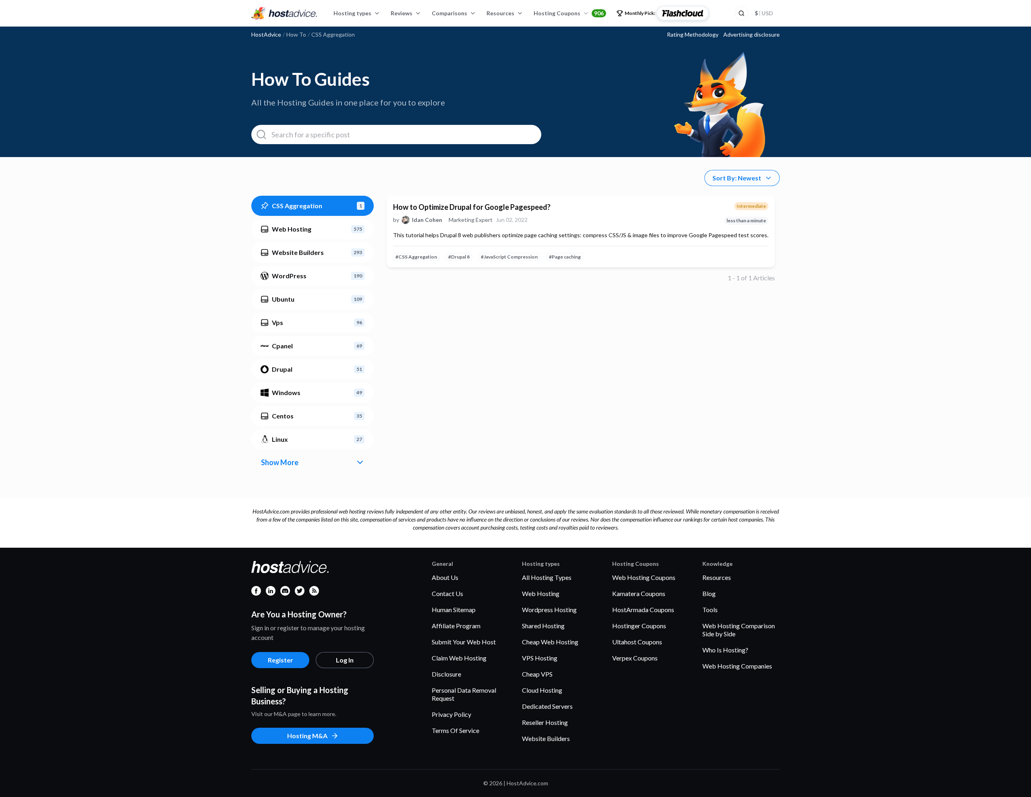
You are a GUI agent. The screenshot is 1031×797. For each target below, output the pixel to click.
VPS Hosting (539, 658)
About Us (445, 577)
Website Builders (546, 738)
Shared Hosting (543, 625)
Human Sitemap (454, 609)
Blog (709, 593)
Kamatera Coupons (638, 593)
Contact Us (447, 593)
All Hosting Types (546, 577)
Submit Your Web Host (464, 642)
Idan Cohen (427, 220)
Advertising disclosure (751, 34)
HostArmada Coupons (643, 609)
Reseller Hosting (545, 722)
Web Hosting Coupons (643, 577)
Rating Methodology (692, 34)
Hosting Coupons (569, 13)
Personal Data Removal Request (464, 694)
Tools (710, 609)
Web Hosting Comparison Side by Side (738, 630)
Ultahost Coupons (637, 642)
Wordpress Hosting (549, 609)
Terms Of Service (455, 730)
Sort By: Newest (736, 178)
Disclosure (446, 674)
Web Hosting (540, 593)
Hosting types (352, 13)
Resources (500, 13)
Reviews (401, 13)
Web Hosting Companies (737, 666)
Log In (345, 660)
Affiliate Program (456, 625)
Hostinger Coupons (639, 625)
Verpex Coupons (635, 658)
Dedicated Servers (547, 706)
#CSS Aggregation (416, 257)
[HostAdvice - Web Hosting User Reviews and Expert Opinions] (284, 13)
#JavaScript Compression (509, 257)
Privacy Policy (451, 714)
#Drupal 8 (459, 257)
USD (764, 13)
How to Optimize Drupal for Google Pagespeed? (472, 207)
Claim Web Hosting (459, 658)
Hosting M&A (307, 735)
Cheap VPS (537, 674)
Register (280, 660)
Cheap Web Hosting (550, 642)
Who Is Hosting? (725, 650)
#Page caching (565, 257)
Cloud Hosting (542, 690)
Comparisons (449, 13)
